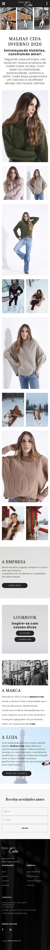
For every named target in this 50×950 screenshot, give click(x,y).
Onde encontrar (33, 872)
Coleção (5, 881)
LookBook (5, 885)
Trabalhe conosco (34, 881)
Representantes (33, 876)
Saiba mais (15, 585)
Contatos (30, 885)
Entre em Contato (16, 773)
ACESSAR (25, 633)
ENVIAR (25, 828)
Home (4, 872)
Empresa (5, 876)
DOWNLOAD (25, 639)
